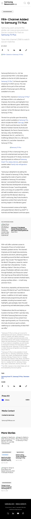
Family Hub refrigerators (19, 164)
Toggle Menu (2, 3)
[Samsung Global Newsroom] (29, 3)
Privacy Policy (8, 507)
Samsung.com (9, 504)
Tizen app (21, 123)
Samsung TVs (23, 120)
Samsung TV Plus (8, 35)
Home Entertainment (7, 11)
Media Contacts (21, 504)
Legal (14, 507)
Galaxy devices (13, 162)
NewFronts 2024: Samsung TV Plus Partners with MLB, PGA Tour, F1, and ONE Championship (6, 459)
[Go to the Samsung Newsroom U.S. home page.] (11, 3)
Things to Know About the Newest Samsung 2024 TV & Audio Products (6, 487)
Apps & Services (20, 452)
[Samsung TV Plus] (15, 147)
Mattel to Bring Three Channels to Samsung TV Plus (21, 456)
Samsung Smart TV (6, 376)
